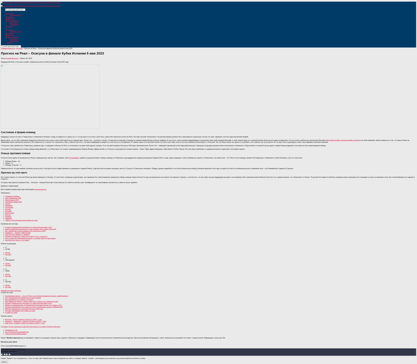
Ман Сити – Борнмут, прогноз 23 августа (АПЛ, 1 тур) (25, 323)
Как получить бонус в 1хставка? (17, 240)
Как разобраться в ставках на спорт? (19, 300)
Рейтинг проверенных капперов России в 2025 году (24, 309)
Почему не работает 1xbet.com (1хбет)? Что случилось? (26, 236)
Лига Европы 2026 (12, 200)
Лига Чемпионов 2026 (13, 198)
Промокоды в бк (16, 15)
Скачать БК (9, 19)
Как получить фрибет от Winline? (17, 235)
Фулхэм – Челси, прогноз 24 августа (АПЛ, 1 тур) (23, 319)
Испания (8, 211)
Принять (4, 362)
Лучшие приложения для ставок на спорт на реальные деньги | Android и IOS (34, 307)
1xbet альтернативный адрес (16, 334)
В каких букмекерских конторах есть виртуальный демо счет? (28, 227)
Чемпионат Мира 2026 (13, 202)
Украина (8, 217)
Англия (7, 204)
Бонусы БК (9, 13)
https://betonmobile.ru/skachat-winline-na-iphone (343, 140)
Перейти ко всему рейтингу (11, 291)
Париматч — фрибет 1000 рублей (17, 233)
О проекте (9, 26)
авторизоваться (40, 189)
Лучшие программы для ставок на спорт (20, 311)
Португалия (9, 213)
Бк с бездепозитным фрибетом (17, 332)
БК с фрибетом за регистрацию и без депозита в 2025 (25, 231)
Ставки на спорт (11, 312)
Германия (8, 205)
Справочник (14, 24)
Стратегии (13, 23)
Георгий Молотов (12, 58)
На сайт (8, 254)
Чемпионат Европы (12, 196)
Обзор (7, 253)
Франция (8, 218)
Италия (8, 209)
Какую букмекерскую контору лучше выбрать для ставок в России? (30, 229)
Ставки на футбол (12, 21)
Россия (8, 215)
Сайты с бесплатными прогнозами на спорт (21, 220)
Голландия (9, 207)
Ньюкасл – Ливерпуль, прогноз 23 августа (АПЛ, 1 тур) (25, 321)
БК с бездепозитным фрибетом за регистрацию (23, 298)
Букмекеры (9, 17)
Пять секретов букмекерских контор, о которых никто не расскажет (30, 238)
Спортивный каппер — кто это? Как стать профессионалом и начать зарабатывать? (36, 296)
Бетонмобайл (74, 158)
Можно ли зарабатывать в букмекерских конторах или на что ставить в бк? (33, 305)
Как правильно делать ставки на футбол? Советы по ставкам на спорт (31, 301)
